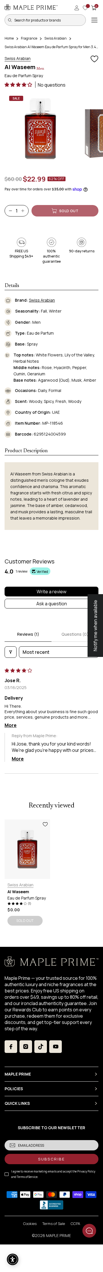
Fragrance (29, 38)
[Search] (9, 20)
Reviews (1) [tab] (28, 634)
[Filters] (11, 652)
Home (9, 38)
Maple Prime (58, 1235)
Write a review (51, 591)
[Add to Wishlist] (94, 59)
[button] (19, 84)
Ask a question (51, 603)
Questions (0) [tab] (75, 634)
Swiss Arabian (55, 38)
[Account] (76, 7)
